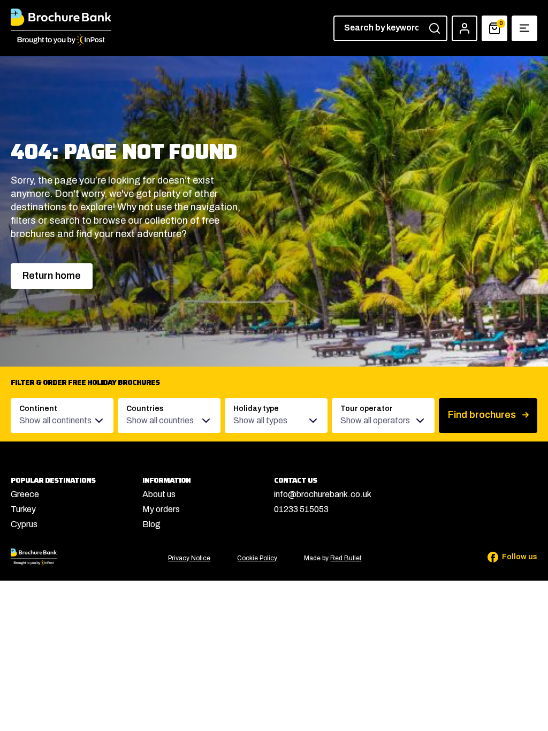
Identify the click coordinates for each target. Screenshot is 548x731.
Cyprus (24, 524)
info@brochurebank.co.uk (322, 494)
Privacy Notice (189, 558)
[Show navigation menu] (524, 28)
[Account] (464, 28)
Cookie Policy (257, 558)
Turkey (23, 509)
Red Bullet (345, 558)
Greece (25, 494)
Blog (151, 524)
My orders (161, 509)
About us (159, 494)
